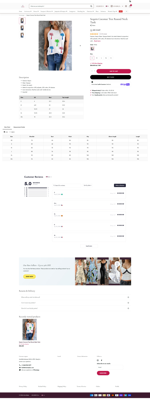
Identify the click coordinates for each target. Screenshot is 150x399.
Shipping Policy (62, 386)
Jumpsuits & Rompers (60, 11)
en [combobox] (49, 177)
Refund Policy (42, 386)
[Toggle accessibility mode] (130, 1)
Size (91, 54)
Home (20, 11)
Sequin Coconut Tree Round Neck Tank (29, 342)
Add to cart (114, 71)
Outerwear (89, 11)
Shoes (97, 11)
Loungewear (72, 11)
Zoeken (91, 6)
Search (59, 356)
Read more (97, 41)
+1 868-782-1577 (26, 365)
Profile (117, 386)
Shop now (29, 276)
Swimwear (103, 11)
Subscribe (103, 373)
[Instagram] (98, 360)
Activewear (27, 11)
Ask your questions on (30, 370)
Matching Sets (81, 11)
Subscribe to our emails (103, 363)
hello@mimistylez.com (27, 367)
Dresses (35, 11)
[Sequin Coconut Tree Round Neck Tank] (29, 329)
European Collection (46, 11)
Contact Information (82, 356)
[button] (98, 34)
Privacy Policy (23, 386)
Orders (98, 386)
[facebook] (101, 360)
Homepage (21, 15)
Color (93, 45)
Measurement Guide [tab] (19, 127)
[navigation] (22, 20)
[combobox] (87, 185)
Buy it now (110, 77)
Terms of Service (81, 386)
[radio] (6, 131)
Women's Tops (111, 11)
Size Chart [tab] (7, 127)
